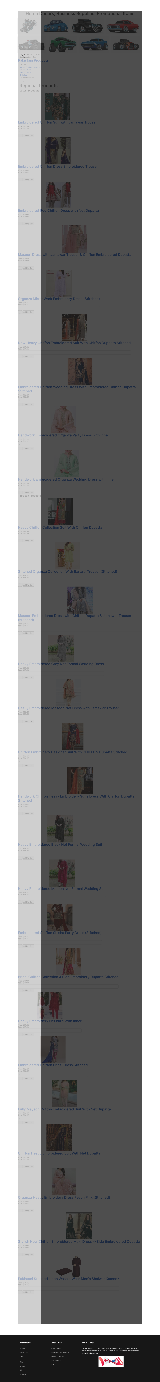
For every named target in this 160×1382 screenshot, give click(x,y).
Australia (23, 1374)
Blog (52, 1364)
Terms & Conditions (57, 1356)
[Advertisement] (80, 1309)
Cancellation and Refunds (60, 1352)
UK (21, 1370)
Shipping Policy (56, 1348)
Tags (21, 1356)
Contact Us (24, 1352)
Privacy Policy (56, 1360)
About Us (23, 1348)
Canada (22, 1366)
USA (21, 1362)
